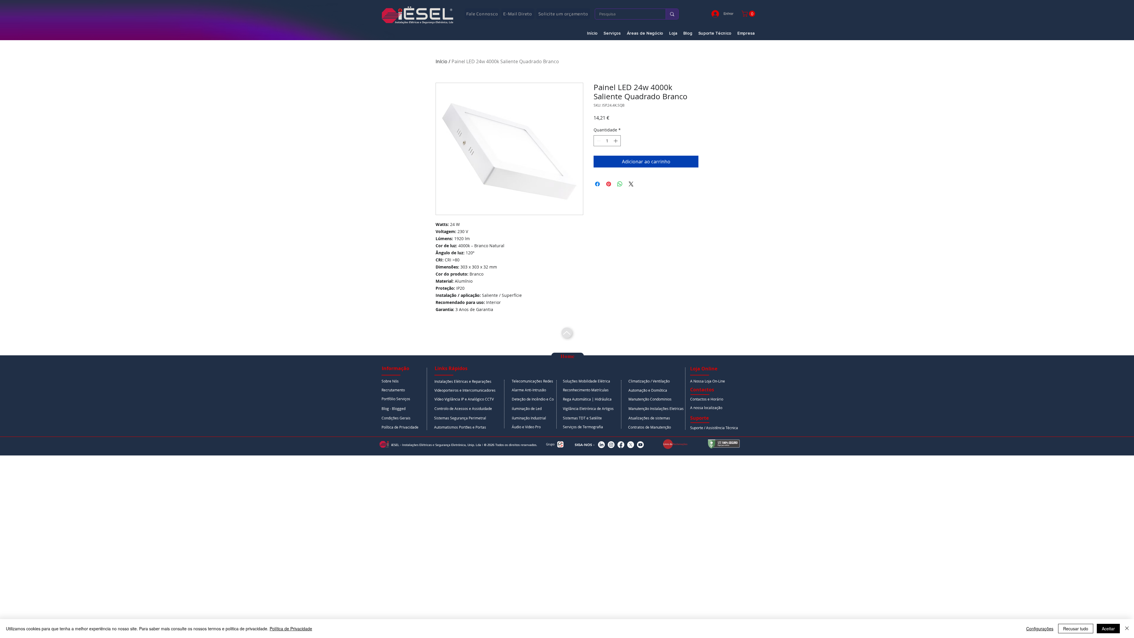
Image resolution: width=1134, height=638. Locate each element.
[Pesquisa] (672, 14)
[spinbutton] (607, 141)
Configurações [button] (1039, 629)
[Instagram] (611, 444)
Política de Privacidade (291, 629)
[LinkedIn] (601, 444)
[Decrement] (598, 141)
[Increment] (616, 141)
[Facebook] (620, 444)
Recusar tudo (1075, 629)
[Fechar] (1126, 628)
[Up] (566, 333)
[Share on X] (631, 184)
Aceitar (1108, 629)
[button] (749, 14)
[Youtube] (640, 444)
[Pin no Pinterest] (608, 184)
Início (441, 61)
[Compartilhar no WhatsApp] (619, 184)
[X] (630, 444)
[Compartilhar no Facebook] (597, 184)
